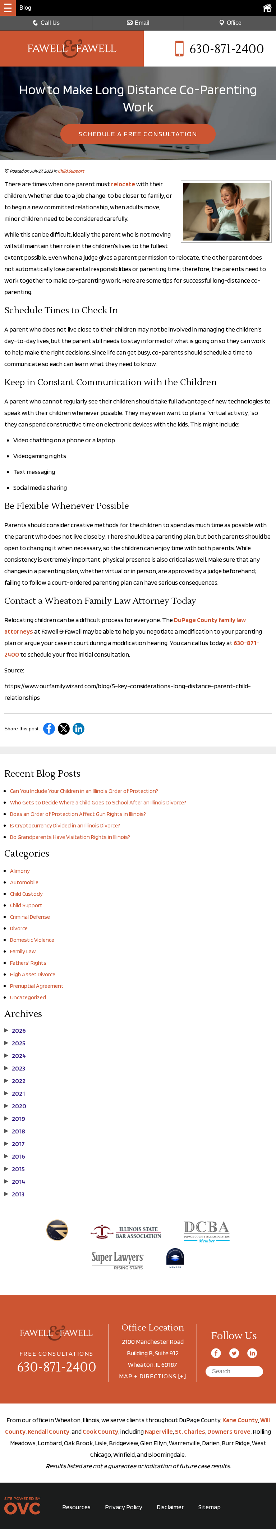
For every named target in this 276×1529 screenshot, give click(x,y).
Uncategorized (28, 997)
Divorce (19, 928)
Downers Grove (228, 1431)
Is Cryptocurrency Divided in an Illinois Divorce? (65, 825)
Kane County (240, 1420)
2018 (14, 1131)
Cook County (100, 1431)
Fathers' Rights (28, 962)
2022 (15, 1081)
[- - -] (8, 8)
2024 (15, 1055)
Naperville (159, 1431)
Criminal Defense (30, 916)
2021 (14, 1093)
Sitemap (209, 1507)
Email (142, 23)
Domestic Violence (32, 939)
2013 (14, 1194)
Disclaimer (170, 1507)
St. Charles (190, 1431)
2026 (15, 1030)
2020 (15, 1106)
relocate (123, 184)
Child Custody (26, 893)
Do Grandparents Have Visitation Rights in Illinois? (70, 837)
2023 (14, 1068)
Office (234, 23)
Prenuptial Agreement (37, 985)
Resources (76, 1507)
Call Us (50, 23)
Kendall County (48, 1431)
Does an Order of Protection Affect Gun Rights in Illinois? (78, 814)
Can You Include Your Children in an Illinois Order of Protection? (84, 791)
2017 (14, 1143)
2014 (14, 1181)
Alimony (20, 870)
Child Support (71, 171)
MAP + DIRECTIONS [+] (152, 1376)
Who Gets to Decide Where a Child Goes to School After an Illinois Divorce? (98, 802)
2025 (15, 1043)
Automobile (24, 882)
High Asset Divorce (32, 974)
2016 (14, 1156)
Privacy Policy (123, 1507)
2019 (14, 1118)
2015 (14, 1169)
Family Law (23, 951)
